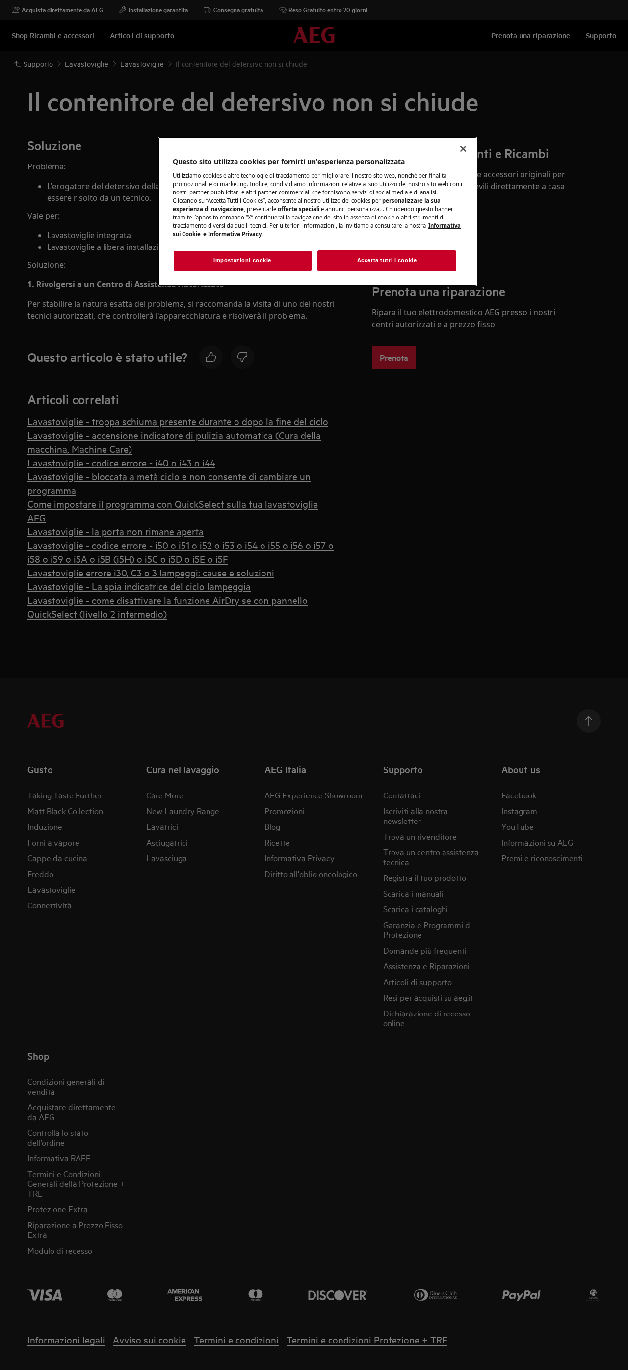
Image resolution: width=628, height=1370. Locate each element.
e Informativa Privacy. (233, 234)
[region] (317, 211)
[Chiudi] (463, 149)
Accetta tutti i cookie (387, 260)
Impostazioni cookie (242, 260)
